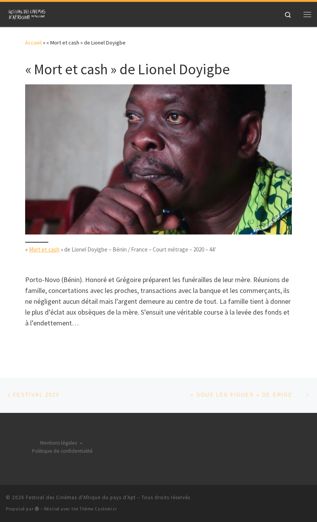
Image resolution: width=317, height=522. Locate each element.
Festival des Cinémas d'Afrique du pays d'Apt (81, 497)
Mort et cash (44, 249)
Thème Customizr (98, 509)
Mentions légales (58, 443)
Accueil (33, 42)
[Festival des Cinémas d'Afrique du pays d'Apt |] (27, 13)
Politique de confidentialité (62, 451)
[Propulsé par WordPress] (37, 509)
